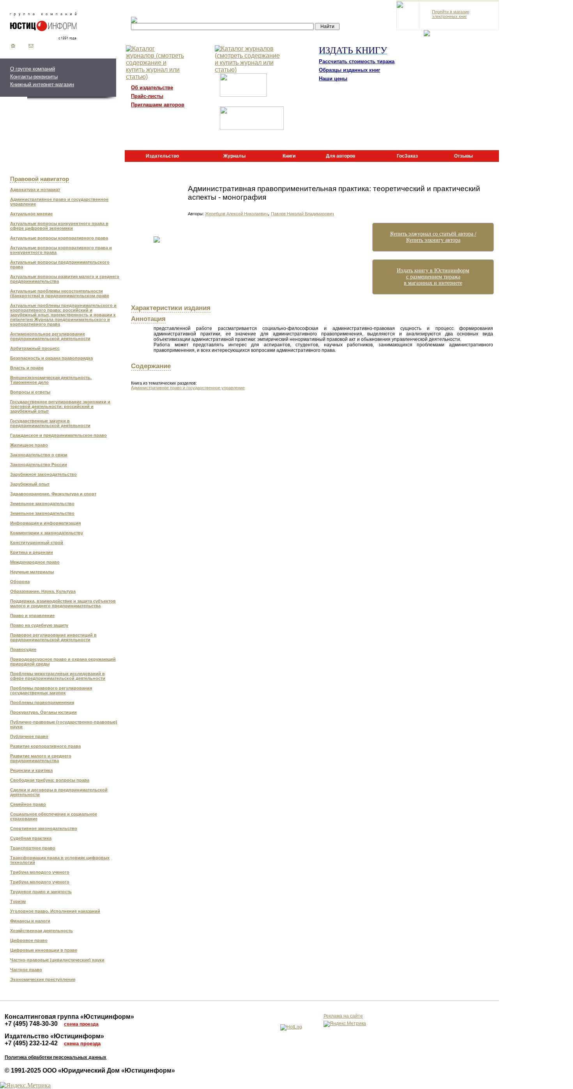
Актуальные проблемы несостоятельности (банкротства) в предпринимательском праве (59, 293)
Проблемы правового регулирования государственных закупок (51, 690)
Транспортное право (32, 848)
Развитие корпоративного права (45, 746)
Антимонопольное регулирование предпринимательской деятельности (50, 336)
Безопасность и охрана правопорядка (51, 358)
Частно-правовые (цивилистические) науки (57, 960)
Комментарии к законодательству (46, 532)
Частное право (26, 969)
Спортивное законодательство (43, 828)
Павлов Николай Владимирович (302, 213)
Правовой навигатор (39, 179)
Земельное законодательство (42, 503)
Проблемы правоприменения (42, 702)
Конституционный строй (36, 542)
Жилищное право (29, 445)
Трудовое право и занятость (41, 891)
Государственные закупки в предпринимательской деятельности (50, 423)
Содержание (151, 366)
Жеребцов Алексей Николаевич (236, 213)
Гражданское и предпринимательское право (58, 435)
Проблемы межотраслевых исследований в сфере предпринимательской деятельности (57, 676)
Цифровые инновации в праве (43, 950)
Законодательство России (38, 464)
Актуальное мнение (31, 213)
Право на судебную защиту (39, 625)
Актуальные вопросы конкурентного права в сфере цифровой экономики (59, 226)
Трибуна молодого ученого (39, 872)
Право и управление (32, 615)
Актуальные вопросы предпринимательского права (60, 264)
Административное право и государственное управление (59, 201)
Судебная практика (30, 838)
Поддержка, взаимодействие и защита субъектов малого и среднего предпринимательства (63, 603)
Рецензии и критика (31, 770)
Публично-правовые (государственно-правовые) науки (63, 724)
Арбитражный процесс (35, 348)
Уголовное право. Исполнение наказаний (55, 911)
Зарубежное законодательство (43, 474)
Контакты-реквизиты (34, 77)
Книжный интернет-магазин (42, 84)
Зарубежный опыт (30, 484)
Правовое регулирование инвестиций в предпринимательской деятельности (53, 637)
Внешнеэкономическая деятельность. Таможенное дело (51, 380)
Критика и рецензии (31, 552)
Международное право (35, 562)
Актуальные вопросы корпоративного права (59, 238)
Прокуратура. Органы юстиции (43, 712)
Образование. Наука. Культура (43, 591)
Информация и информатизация (45, 523)
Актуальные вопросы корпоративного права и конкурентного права (61, 250)
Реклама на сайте (343, 1016)
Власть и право (27, 367)
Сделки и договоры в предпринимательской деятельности (59, 792)
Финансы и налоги (30, 921)
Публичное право (29, 736)
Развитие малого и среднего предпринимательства (40, 758)
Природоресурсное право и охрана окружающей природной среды (63, 661)
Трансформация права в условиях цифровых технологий (60, 860)
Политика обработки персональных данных (55, 1057)
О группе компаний (32, 69)
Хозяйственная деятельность (41, 930)
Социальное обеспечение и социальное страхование (53, 816)
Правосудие (23, 649)
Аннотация (148, 319)
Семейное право (28, 804)
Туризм (18, 901)
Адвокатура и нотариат (35, 189)
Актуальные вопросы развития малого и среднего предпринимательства (64, 279)
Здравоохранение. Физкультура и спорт (53, 493)
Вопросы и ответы (30, 392)
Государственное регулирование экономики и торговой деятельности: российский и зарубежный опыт (60, 406)
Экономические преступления (42, 979)
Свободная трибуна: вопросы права (49, 780)
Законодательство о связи (38, 454)
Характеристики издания (170, 308)
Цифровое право (29, 940)
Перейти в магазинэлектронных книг (450, 14)
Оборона (20, 581)
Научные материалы (32, 571)
